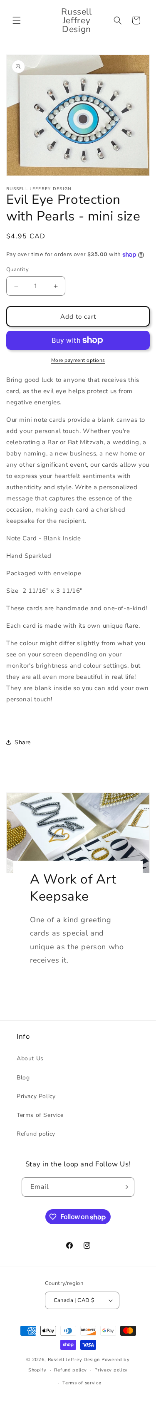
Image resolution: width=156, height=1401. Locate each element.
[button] (16, 20)
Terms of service (81, 1383)
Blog (23, 1078)
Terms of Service (40, 1115)
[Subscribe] (125, 1187)
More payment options (78, 360)
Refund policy (36, 1134)
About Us (30, 1058)
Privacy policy (111, 1370)
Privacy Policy (36, 1096)
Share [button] (23, 742)
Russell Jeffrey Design (74, 1359)
